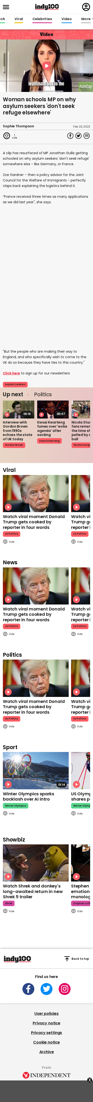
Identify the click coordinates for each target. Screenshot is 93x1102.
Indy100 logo (47, 7)
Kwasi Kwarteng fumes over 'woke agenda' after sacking (52, 428)
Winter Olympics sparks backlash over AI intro (28, 796)
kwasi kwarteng (49, 441)
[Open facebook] (28, 989)
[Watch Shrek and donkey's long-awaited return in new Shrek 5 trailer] (36, 863)
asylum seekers (15, 384)
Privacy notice (46, 1023)
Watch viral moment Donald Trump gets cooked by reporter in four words (34, 522)
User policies (46, 1013)
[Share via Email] (86, 136)
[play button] (46, 66)
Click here (11, 373)
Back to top (80, 959)
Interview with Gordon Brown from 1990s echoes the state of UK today (17, 430)
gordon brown (14, 445)
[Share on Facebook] (70, 136)
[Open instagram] (65, 989)
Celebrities (42, 19)
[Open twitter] (46, 989)
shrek (8, 903)
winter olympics (15, 806)
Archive (46, 1052)
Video (67, 19)
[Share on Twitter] (78, 136)
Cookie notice (46, 1042)
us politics (11, 534)
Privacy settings (46, 1032)
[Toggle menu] (7, 7)
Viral (19, 19)
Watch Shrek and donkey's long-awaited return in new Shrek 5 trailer (32, 891)
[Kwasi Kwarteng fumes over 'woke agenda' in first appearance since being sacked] (53, 409)
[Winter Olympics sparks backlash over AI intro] (36, 770)
